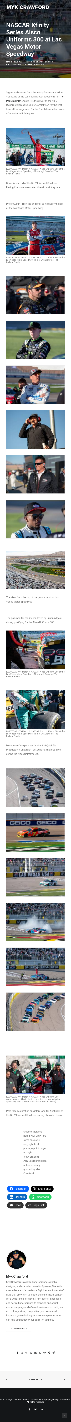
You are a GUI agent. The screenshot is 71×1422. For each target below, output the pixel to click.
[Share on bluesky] (44, 1353)
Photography (36, 62)
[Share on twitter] (22, 1353)
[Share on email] (53, 1353)
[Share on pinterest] (31, 1353)
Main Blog (35, 1379)
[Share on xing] (49, 1353)
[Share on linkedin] (35, 1353)
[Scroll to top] (64, 1415)
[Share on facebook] (18, 1353)
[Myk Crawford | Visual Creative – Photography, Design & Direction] (28, 7)
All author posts (19, 1329)
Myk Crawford (36, 64)
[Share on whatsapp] (40, 1353)
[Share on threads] (26, 1353)
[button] (63, 7)
